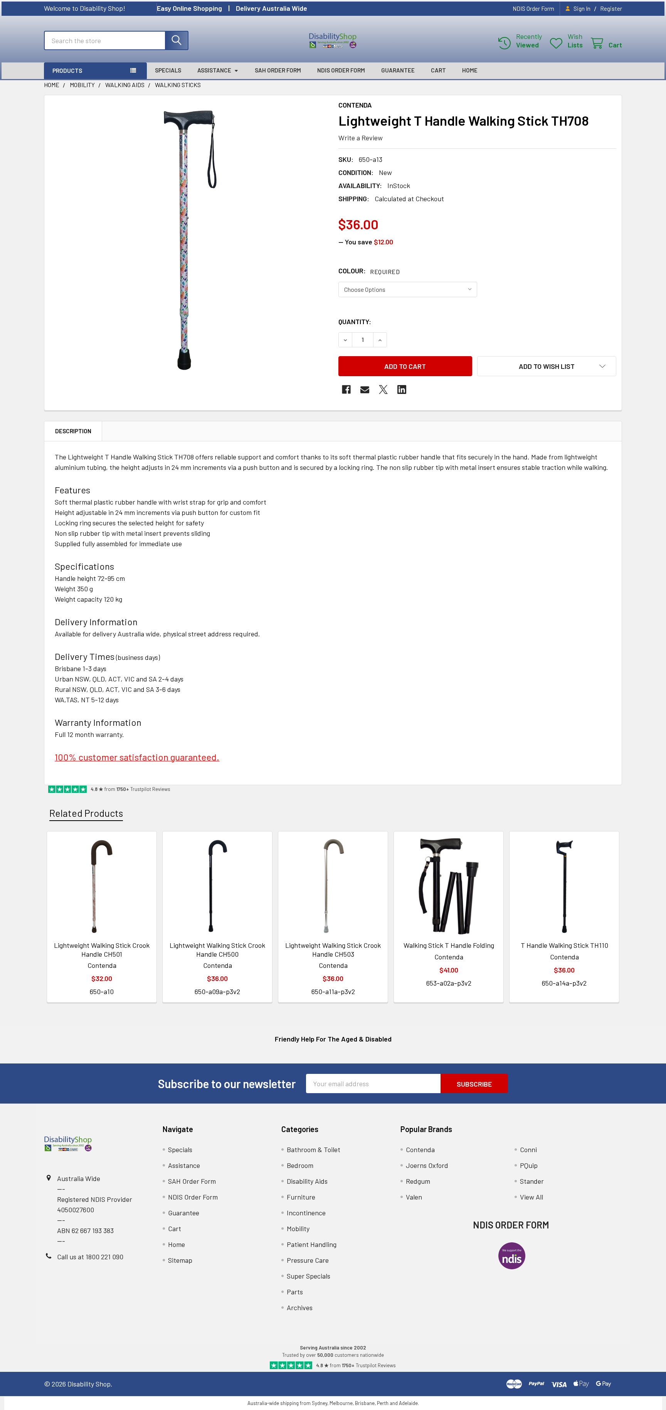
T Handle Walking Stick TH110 (564, 945)
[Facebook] (346, 389)
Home (470, 70)
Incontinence (306, 1212)
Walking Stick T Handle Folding (449, 945)
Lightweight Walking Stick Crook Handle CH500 (217, 949)
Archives (300, 1307)
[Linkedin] (402, 389)
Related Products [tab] (86, 813)
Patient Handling (311, 1244)
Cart (438, 70)
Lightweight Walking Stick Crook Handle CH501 (102, 949)
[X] (383, 389)
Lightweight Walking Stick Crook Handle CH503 (333, 949)
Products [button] (67, 70)
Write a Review (360, 137)
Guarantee (398, 70)
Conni (528, 1149)
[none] (189, 240)
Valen (414, 1197)
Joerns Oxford (427, 1165)
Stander (532, 1181)
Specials (168, 70)
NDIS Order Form (533, 8)
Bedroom (300, 1165)
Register (611, 8)
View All (531, 1197)
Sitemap (180, 1260)
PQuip (529, 1165)
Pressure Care (308, 1260)
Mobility (298, 1228)
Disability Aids (307, 1181)
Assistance (214, 70)
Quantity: (354, 321)
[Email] (365, 389)
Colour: (369, 270)
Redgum (418, 1181)
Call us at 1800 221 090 (90, 1256)
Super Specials (308, 1276)
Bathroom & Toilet (313, 1149)
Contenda (420, 1149)
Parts (295, 1291)
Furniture (301, 1197)
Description (73, 430)
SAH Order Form (278, 70)
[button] (546, 366)
